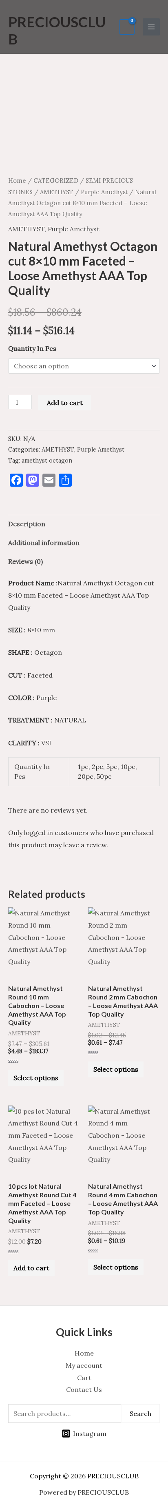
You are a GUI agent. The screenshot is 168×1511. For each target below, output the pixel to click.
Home (17, 180)
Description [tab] (26, 524)
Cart (84, 1378)
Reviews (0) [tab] (25, 561)
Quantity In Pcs (32, 348)
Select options (35, 1078)
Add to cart (65, 403)
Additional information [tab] (44, 542)
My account (84, 1365)
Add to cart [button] (31, 1268)
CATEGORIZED (55, 180)
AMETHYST (56, 192)
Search (140, 1413)
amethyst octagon (47, 460)
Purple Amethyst (104, 192)
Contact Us (84, 1389)
